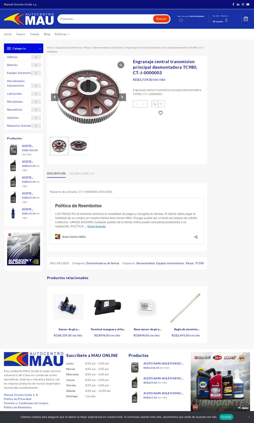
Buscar (161, 18)
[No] (249, 417)
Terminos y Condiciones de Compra (26, 403)
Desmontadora (145, 263)
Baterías (12, 64)
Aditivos (12, 57)
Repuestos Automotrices (22, 125)
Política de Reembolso (18, 407)
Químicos (13, 117)
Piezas (87, 47)
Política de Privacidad (17, 399)
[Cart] (245, 18)
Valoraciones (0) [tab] (82, 173)
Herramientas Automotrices (16, 83)
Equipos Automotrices (21, 72)
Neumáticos (14, 109)
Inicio (50, 47)
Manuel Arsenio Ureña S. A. (21, 394)
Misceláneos (15, 101)
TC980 (199, 263)
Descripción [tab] (56, 173)
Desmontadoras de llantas (108, 47)
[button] (122, 97)
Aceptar (226, 416)
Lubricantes (14, 93)
